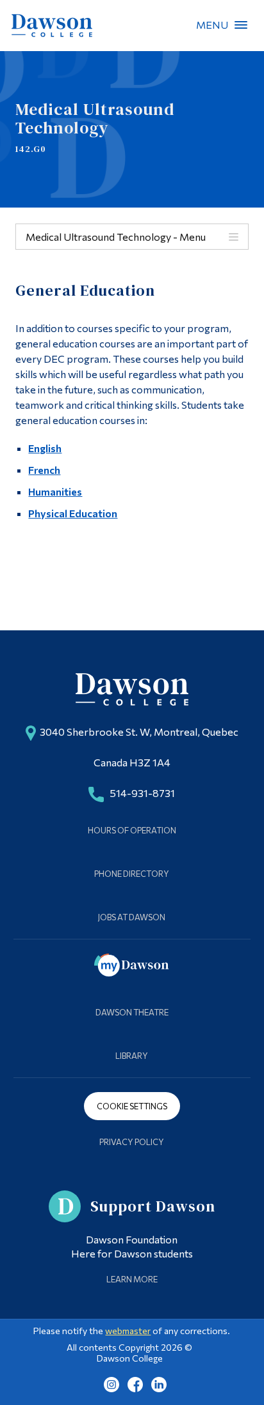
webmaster (128, 1330)
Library (131, 1056)
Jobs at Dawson (131, 917)
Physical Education (72, 513)
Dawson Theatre (132, 1012)
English (45, 448)
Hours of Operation (132, 830)
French (44, 470)
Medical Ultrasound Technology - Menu (116, 237)
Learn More (132, 1279)
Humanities (55, 491)
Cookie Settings (132, 1106)
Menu (241, 25)
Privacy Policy (131, 1142)
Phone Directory (131, 874)
